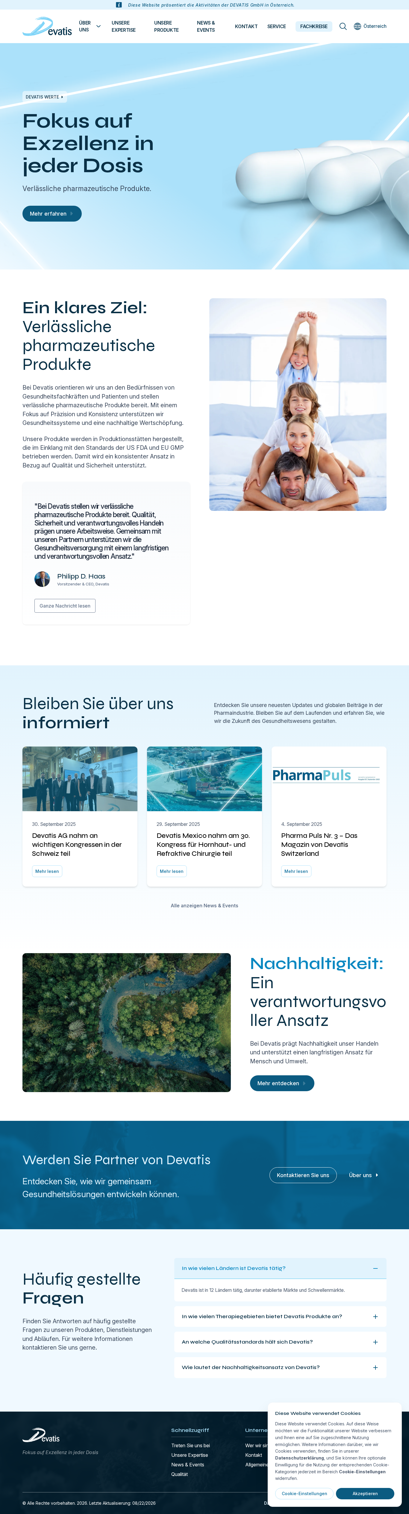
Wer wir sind (258, 1445)
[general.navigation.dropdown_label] (98, 26)
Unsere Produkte (166, 26)
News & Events (206, 26)
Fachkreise (314, 26)
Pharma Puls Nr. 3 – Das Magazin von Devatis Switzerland (319, 845)
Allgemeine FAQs (263, 1465)
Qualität (179, 1474)
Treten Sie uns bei (190, 1445)
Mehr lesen (47, 871)
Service (276, 26)
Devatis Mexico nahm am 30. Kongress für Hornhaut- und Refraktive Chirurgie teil (203, 845)
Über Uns (84, 26)
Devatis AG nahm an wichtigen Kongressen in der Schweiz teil (77, 845)
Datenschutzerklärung (299, 1457)
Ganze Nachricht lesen (65, 606)
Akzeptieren (365, 1493)
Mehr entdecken (278, 1083)
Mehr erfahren (48, 214)
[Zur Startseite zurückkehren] (47, 26)
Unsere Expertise (124, 26)
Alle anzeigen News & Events (204, 906)
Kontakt (246, 26)
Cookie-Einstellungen (304, 1493)
